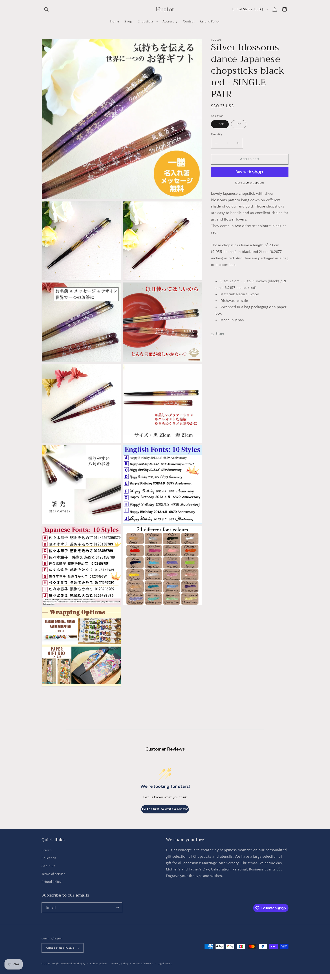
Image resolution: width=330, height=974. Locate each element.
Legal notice (165, 963)
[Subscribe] (117, 907)
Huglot (56, 963)
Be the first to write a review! (165, 809)
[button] (46, 9)
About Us (48, 866)
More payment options (249, 182)
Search (47, 850)
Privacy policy (120, 963)
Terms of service (53, 874)
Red (239, 124)
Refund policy (98, 963)
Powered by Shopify (73, 963)
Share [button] (220, 334)
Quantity (216, 134)
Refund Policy (52, 882)
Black (220, 124)
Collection (49, 858)
